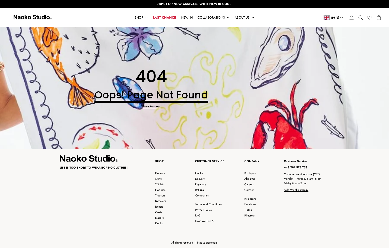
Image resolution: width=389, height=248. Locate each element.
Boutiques (250, 173)
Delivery (200, 179)
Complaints (202, 195)
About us (249, 179)
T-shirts (159, 184)
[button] (360, 17)
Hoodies (160, 190)
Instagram (250, 199)
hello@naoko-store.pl (296, 190)
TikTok (248, 210)
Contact (199, 173)
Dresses (160, 173)
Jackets (159, 207)
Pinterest (249, 215)
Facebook (250, 204)
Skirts (158, 179)
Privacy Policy (203, 210)
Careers (249, 184)
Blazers (159, 218)
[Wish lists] (369, 17)
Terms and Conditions (208, 204)
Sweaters (160, 201)
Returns (199, 190)
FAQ (197, 215)
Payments (200, 184)
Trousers (160, 195)
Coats (158, 212)
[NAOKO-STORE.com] (32, 17)
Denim (159, 223)
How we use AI (204, 221)
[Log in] (351, 17)
